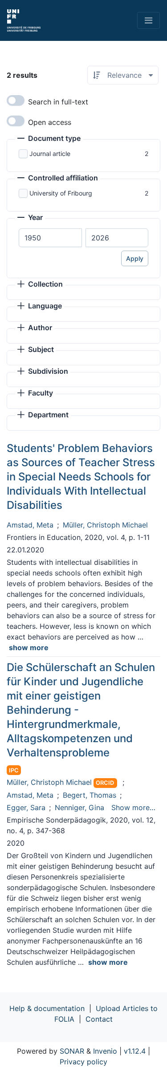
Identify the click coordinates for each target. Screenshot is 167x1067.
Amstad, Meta (30, 524)
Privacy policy (83, 1061)
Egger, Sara (26, 807)
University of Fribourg (60, 193)
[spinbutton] (50, 237)
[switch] (15, 100)
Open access (49, 122)
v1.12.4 (135, 1051)
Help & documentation (47, 1008)
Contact (99, 1019)
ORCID (105, 782)
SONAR (72, 1051)
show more (29, 647)
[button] (49, 139)
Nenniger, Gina (79, 807)
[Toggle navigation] (148, 20)
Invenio (105, 1051)
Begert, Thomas (89, 795)
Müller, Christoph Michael (105, 524)
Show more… (133, 807)
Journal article (49, 153)
